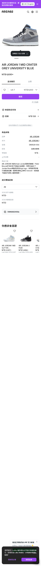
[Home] (7, 11)
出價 (30, 81)
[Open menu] (37, 12)
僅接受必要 (12, 560)
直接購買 (11, 81)
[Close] (27, 53)
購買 (20, 97)
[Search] (28, 12)
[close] (37, 4)
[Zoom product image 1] (20, 35)
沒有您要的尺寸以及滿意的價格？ (20, 125)
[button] (32, 12)
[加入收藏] (4, 90)
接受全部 (29, 560)
